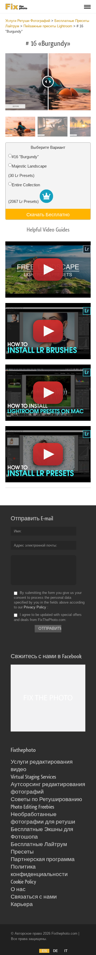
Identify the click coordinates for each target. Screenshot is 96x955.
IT (65, 951)
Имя (17, 531)
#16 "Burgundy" (25, 156)
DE (55, 951)
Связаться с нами (34, 897)
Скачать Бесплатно (48, 214)
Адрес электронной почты (35, 545)
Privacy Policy (35, 607)
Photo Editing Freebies (32, 807)
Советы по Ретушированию (46, 799)
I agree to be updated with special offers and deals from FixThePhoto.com (48, 617)
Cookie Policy (23, 882)
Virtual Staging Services (33, 777)
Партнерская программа (43, 859)
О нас (18, 889)
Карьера (22, 904)
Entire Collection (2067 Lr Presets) (24, 193)
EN (44, 951)
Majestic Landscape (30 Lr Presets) (27, 171)
